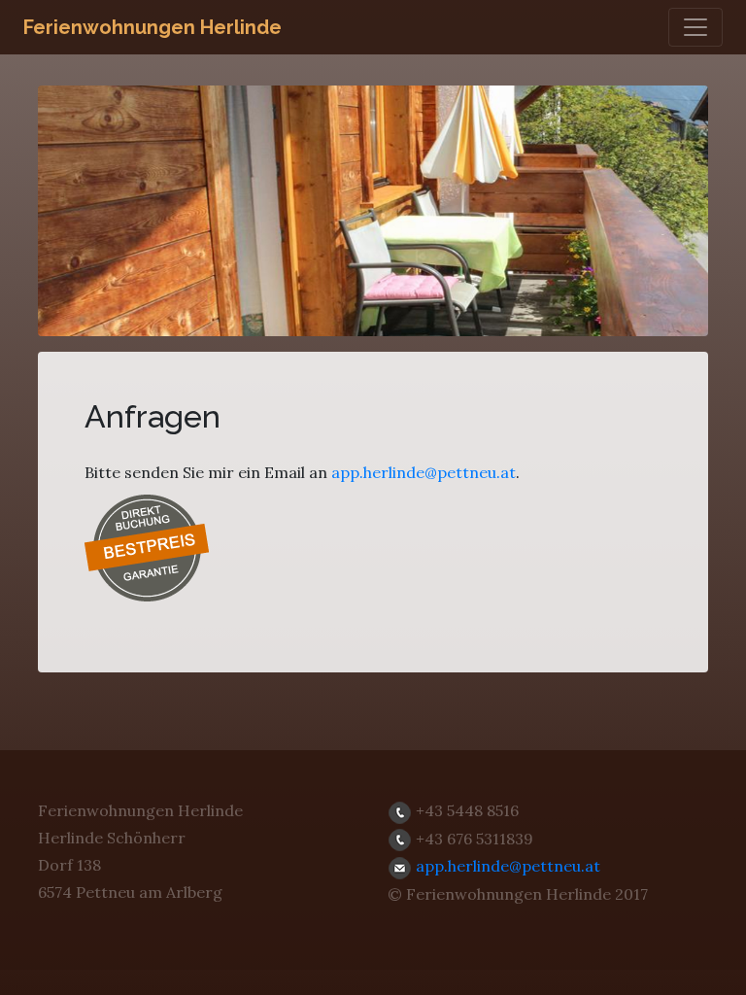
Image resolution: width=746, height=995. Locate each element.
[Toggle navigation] (695, 27)
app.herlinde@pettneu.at (423, 472)
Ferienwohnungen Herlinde (152, 27)
